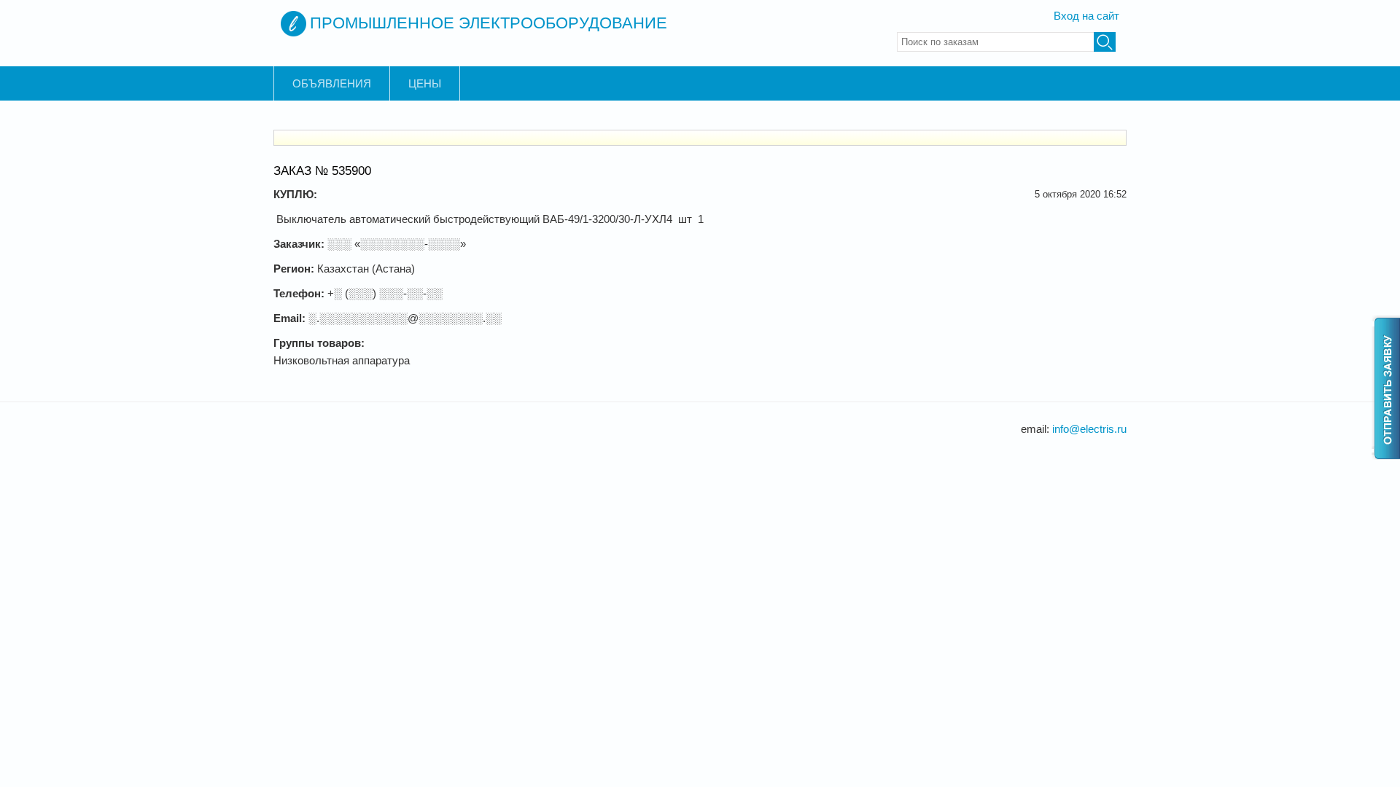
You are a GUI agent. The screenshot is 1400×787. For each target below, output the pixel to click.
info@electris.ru (1089, 429)
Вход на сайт (1086, 15)
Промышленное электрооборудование (488, 23)
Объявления (331, 83)
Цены (424, 83)
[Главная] (293, 23)
